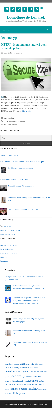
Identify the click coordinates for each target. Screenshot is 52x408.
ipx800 (7, 376)
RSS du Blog (7, 226)
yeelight (14, 393)
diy (28, 367)
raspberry (42, 381)
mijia (23, 376)
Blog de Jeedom (6, 249)
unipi (42, 384)
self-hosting (18, 384)
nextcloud (33, 376)
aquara (28, 364)
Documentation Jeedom (9, 245)
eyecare (26, 371)
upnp (7, 389)
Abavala (3, 257)
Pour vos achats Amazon (10, 230)
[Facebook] (7, 9)
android (7, 364)
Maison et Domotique (8, 253)
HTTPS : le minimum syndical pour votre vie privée (24, 46)
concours (23, 367)
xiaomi (36, 388)
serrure (24, 384)
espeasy (18, 371)
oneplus (8, 381)
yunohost (22, 394)
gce (32, 371)
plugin (27, 381)
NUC (40, 376)
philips (14, 381)
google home (43, 371)
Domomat (4, 261)
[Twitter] (13, 9)
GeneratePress (42, 404)
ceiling (16, 367)
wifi (29, 389)
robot (6, 384)
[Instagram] (19, 9)
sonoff (29, 384)
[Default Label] (25, 9)
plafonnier (20, 381)
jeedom (15, 375)
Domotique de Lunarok (26, 17)
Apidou (16, 364)
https (6, 121)
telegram (21, 121)
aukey (33, 364)
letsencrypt (13, 121)
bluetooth (39, 363)
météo (28, 377)
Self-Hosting (9, 118)
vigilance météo (18, 388)
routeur (11, 384)
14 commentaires (11, 124)
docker (36, 367)
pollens (34, 380)
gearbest (36, 371)
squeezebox (36, 384)
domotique (10, 371)
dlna (31, 367)
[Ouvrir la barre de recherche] (48, 29)
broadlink (9, 367)
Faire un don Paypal (8, 234)
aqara (22, 363)
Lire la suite (26, 111)
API (11, 364)
